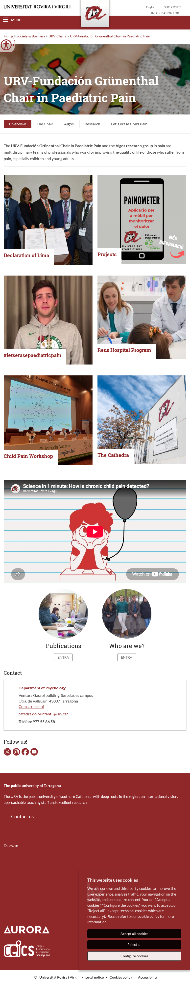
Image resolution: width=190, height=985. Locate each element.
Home (8, 36)
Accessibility (148, 977)
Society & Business (31, 36)
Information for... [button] (166, 13)
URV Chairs (57, 36)
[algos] (25, 751)
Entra (63, 657)
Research (92, 123)
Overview (17, 123)
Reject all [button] (134, 944)
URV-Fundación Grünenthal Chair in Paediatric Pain (110, 36)
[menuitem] (7, 860)
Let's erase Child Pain (129, 123)
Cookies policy (121, 977)
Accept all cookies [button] (134, 933)
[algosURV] (34, 751)
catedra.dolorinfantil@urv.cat (43, 713)
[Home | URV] (95, 14)
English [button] (151, 7)
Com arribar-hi (31, 706)
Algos (69, 123)
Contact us (22, 816)
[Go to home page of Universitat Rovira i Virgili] (37, 6)
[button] (182, 20)
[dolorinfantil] (7, 751)
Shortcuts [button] (172, 7)
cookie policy (148, 916)
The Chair (45, 123)
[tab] (17, 124)
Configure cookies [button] (134, 956)
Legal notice (94, 977)
